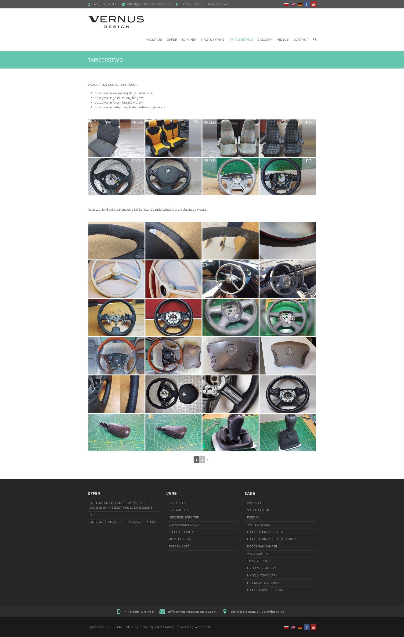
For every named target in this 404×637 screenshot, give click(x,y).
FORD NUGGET (179, 546)
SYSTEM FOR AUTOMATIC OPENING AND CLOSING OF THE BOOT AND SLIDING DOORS (121, 505)
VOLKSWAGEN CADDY (184, 524)
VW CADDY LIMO (258, 510)
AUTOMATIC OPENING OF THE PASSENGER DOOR (124, 522)
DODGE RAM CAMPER (262, 546)
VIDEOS (283, 39)
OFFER (172, 39)
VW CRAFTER (178, 510)
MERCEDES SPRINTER (184, 517)
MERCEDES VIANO (181, 539)
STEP (93, 514)
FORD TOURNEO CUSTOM (265, 531)
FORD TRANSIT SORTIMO (265, 589)
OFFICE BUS (177, 502)
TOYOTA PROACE (259, 560)
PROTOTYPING (212, 39)
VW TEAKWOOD (258, 524)
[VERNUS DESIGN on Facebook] (307, 4)
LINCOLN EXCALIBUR (261, 568)
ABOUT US (154, 39)
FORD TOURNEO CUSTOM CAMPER (271, 539)
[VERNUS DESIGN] (116, 22)
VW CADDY (255, 502)
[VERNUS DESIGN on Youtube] (313, 4)
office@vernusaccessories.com (149, 4)
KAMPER (189, 39)
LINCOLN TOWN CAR (261, 575)
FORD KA (253, 517)
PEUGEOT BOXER (181, 531)
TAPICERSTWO (241, 39)
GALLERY (264, 39)
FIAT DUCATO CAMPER (263, 582)
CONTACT (300, 39)
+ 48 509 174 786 (104, 4)
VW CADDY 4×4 (258, 553)
